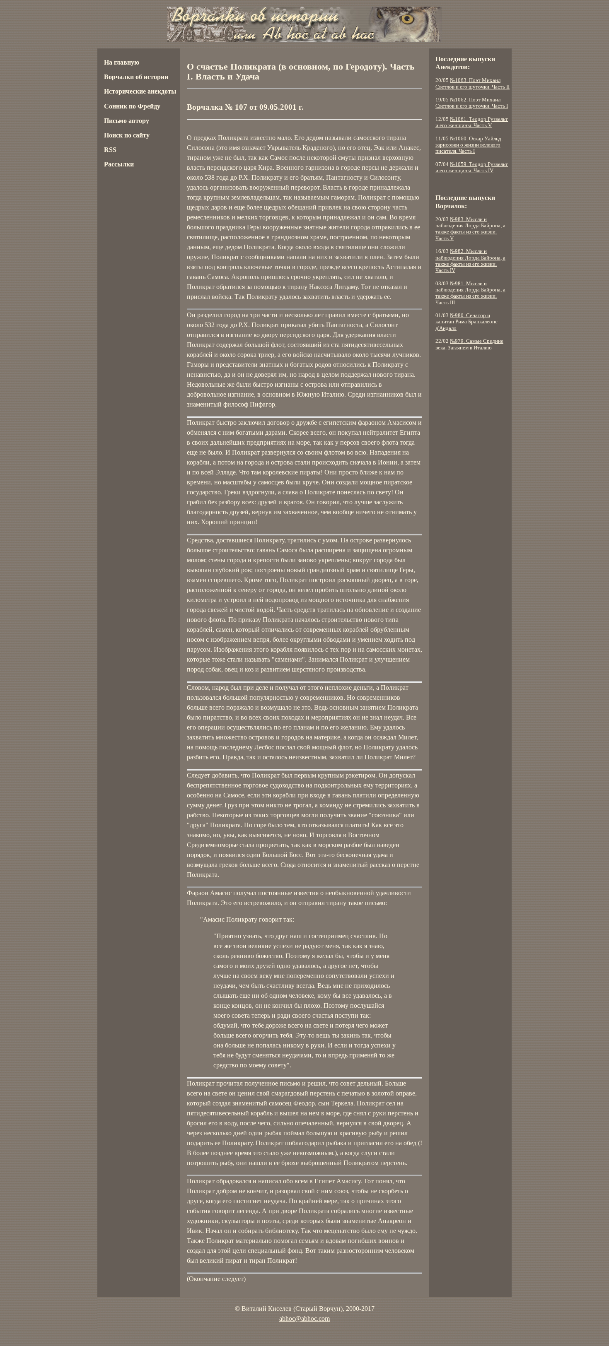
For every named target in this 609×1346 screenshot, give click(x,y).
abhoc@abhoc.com (304, 1318)
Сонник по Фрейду (132, 106)
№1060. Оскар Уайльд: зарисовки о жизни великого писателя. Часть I (469, 145)
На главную (121, 62)
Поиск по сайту (127, 135)
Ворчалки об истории (136, 76)
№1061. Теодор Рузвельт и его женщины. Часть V (471, 122)
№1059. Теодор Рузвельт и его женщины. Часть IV (471, 167)
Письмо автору (126, 120)
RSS (110, 149)
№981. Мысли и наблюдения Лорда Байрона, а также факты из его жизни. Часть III (470, 293)
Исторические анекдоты (140, 91)
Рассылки (119, 164)
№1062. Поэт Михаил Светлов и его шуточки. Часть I (471, 103)
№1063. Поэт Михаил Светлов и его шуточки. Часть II (472, 83)
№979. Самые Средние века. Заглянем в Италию (469, 344)
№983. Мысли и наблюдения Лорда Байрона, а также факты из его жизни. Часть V (470, 229)
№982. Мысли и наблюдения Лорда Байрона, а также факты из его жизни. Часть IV (470, 260)
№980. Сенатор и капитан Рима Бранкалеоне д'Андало (466, 322)
